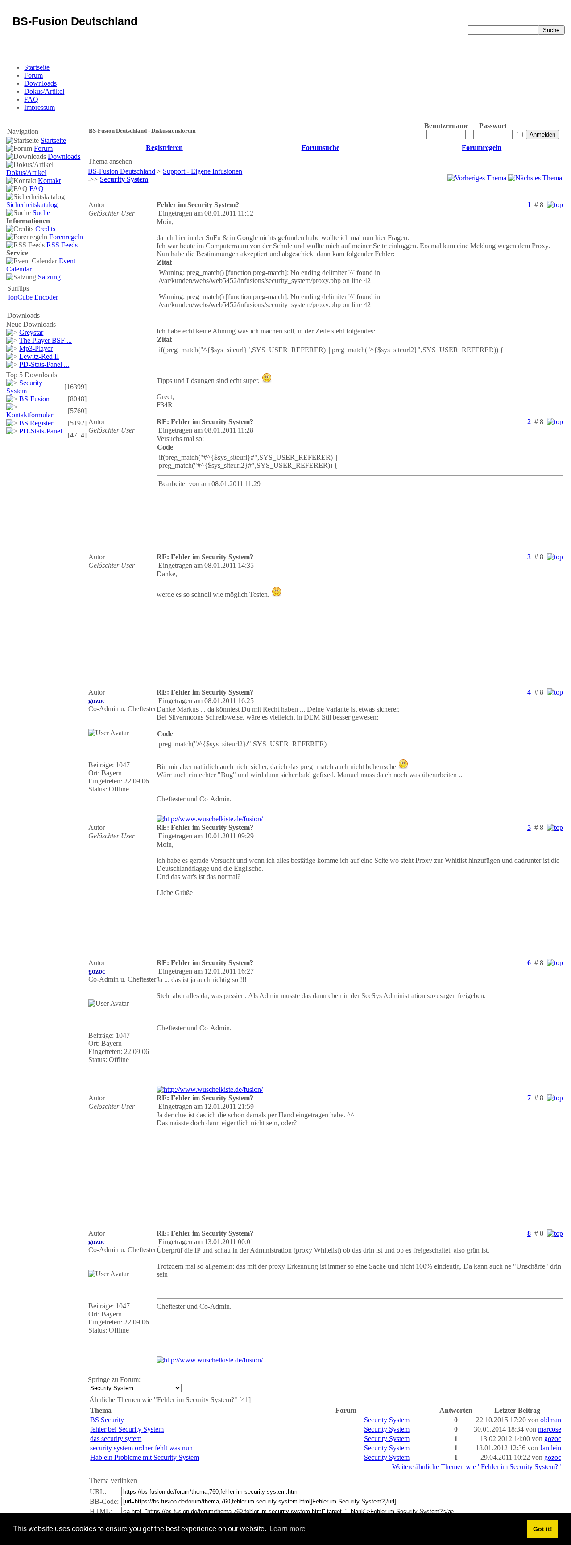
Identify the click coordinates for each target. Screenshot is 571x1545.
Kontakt (49, 180)
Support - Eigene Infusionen (202, 171)
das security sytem (115, 1438)
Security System (24, 387)
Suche (41, 213)
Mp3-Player (36, 348)
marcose (549, 1429)
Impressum (39, 107)
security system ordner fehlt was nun (141, 1448)
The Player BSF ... (45, 340)
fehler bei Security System (127, 1429)
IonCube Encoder (33, 297)
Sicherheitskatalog (32, 204)
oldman (550, 1420)
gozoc (552, 1438)
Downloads (40, 83)
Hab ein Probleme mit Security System (144, 1457)
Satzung (49, 277)
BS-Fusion (34, 399)
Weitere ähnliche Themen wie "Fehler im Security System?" (476, 1466)
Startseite (37, 67)
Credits (45, 229)
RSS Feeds (62, 245)
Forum (33, 75)
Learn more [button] (287, 1529)
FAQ (31, 99)
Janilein (550, 1448)
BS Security (107, 1420)
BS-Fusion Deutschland (121, 171)
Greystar (31, 332)
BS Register (36, 423)
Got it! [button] (542, 1529)
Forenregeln (66, 237)
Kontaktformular (29, 415)
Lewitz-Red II (39, 356)
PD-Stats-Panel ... (44, 364)
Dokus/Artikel (44, 91)
